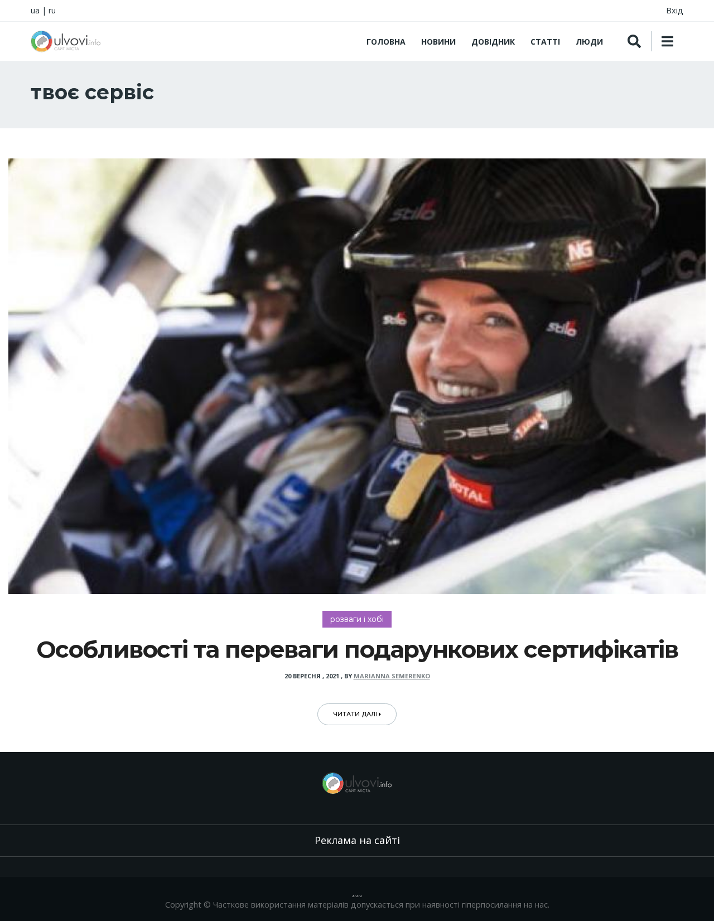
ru (52, 10)
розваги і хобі (357, 619)
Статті (545, 41)
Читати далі (356, 714)
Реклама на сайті (357, 840)
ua (35, 10)
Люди (589, 41)
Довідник (493, 41)
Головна (386, 41)
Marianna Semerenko (392, 676)
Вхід (674, 10)
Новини (438, 41)
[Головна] (66, 41)
